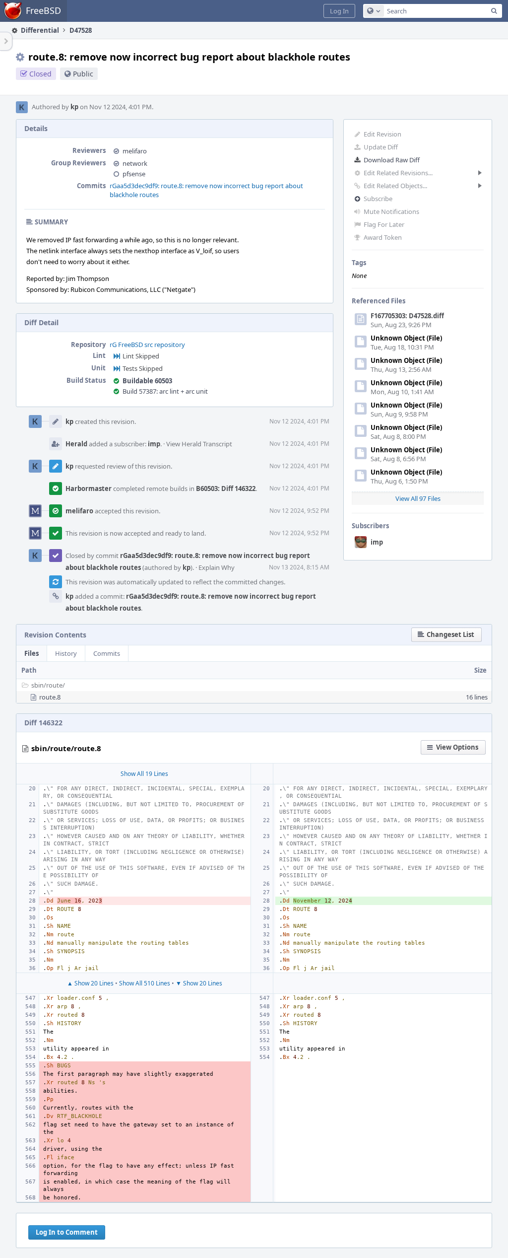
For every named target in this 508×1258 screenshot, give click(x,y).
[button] (339, 11)
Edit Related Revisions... (398, 172)
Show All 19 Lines (144, 773)
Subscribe (378, 198)
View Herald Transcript (199, 443)
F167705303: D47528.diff (407, 315)
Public (83, 73)
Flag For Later (384, 224)
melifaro (135, 150)
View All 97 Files (418, 498)
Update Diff (381, 146)
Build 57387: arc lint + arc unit (165, 391)
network (135, 163)
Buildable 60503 (147, 380)
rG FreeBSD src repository (147, 344)
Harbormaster (88, 488)
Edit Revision (382, 134)
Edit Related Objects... (395, 185)
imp (377, 542)
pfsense (134, 173)
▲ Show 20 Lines (90, 983)
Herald (76, 443)
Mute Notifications (391, 211)
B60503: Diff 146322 (225, 488)
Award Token (383, 237)
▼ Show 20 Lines (199, 983)
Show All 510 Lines (144, 983)
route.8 (50, 697)
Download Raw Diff (392, 159)
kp (74, 106)
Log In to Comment (67, 1232)
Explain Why (216, 567)
